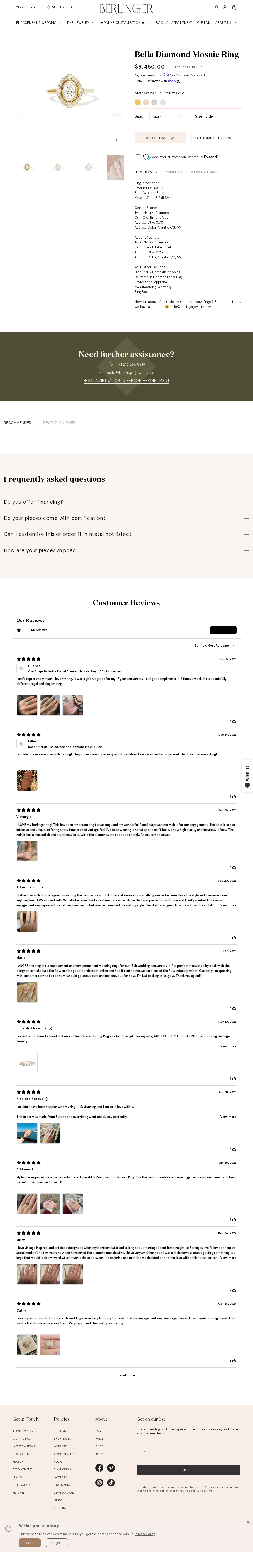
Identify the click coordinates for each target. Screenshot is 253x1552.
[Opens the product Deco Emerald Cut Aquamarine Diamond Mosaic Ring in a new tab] (21, 744)
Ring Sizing (62, 1485)
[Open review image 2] (50, 705)
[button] (216, 7)
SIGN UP (188, 1470)
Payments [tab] (173, 172)
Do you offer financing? (33, 502)
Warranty (61, 1446)
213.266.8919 (25, 7)
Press (99, 1438)
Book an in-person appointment (22, 1461)
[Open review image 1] (27, 705)
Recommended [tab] (17, 423)
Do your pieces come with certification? (55, 518)
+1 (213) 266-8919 (24, 1431)
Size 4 (157, 116)
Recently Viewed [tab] (59, 423)
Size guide (204, 116)
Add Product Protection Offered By (177, 157)
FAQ (98, 1431)
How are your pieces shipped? (41, 550)
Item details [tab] (146, 172)
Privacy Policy (145, 1534)
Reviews (18, 1477)
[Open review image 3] (73, 705)
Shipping (60, 1508)
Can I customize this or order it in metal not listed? (68, 534)
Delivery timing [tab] (204, 172)
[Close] (248, 1522)
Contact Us (22, 1438)
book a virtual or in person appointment (126, 380)
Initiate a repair (24, 1446)
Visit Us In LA (62, 7)
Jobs (99, 1454)
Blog (99, 1446)
